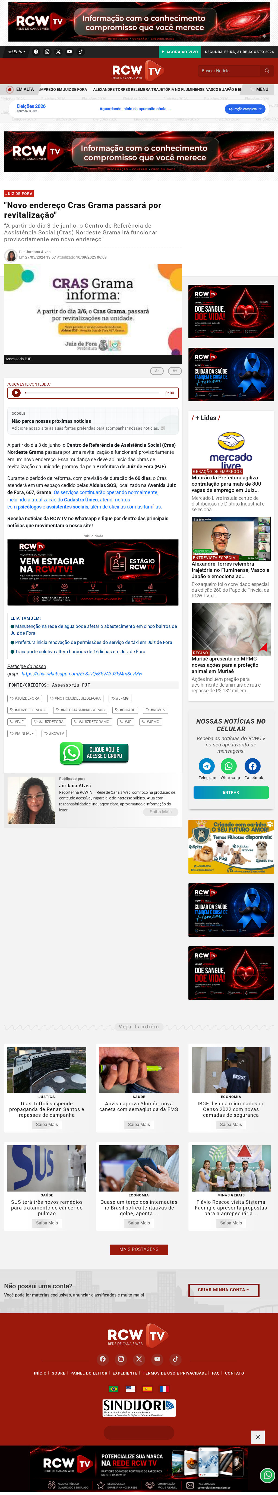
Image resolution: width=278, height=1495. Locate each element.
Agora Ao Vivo (181, 52)
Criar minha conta (221, 1289)
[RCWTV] (139, 21)
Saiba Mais (161, 811)
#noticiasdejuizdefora (77, 698)
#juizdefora (26, 698)
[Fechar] (258, 1437)
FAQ (216, 1373)
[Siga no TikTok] (80, 52)
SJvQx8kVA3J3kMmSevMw (113, 674)
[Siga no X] (58, 52)
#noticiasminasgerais (82, 710)
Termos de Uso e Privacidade (175, 1373)
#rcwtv (158, 710)
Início (40, 1373)
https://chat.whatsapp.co (48, 674)
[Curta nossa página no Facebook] (103, 1360)
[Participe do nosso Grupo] (93, 755)
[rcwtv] (139, 151)
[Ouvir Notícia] (16, 393)
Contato (234, 1373)
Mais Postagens (139, 1249)
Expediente (125, 1373)
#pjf (19, 721)
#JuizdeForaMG (93, 721)
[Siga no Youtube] (69, 52)
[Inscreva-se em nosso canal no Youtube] (157, 1360)
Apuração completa (243, 109)
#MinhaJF (24, 733)
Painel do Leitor (89, 1373)
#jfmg (122, 698)
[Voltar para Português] (114, 1389)
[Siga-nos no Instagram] (121, 1360)
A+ (175, 370)
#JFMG (152, 721)
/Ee (81, 674)
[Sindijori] (139, 1408)
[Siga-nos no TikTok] (175, 1360)
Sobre (58, 1373)
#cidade (127, 710)
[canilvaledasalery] (231, 846)
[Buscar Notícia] (267, 71)
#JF (127, 721)
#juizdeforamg (29, 710)
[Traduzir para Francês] (164, 1389)
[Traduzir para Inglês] (131, 1389)
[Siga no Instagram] (47, 52)
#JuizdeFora (51, 721)
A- (157, 370)
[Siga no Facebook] (36, 52)
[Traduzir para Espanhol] (147, 1389)
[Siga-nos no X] (139, 1360)
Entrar (19, 51)
